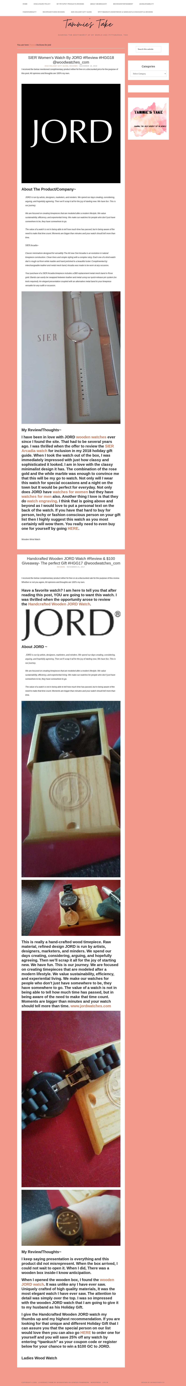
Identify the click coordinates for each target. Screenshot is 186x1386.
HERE (73, 528)
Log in (105, 1382)
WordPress (96, 1382)
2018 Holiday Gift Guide (56, 66)
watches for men (36, 496)
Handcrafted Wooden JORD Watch (59, 604)
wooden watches (91, 437)
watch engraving (42, 501)
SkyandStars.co (157, 1382)
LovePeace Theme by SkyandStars (53, 1382)
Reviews (74, 66)
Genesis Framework (80, 1382)
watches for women (70, 492)
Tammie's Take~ (93, 24)
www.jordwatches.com (90, 1006)
